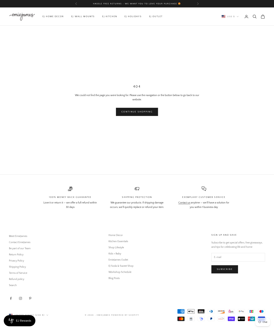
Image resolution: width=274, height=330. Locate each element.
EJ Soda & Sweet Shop (120, 265)
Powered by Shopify (125, 315)
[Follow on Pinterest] (30, 298)
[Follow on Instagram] (20, 298)
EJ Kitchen (109, 16)
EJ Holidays (133, 16)
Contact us (184, 202)
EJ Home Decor (53, 16)
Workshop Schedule (119, 272)
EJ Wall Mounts (83, 16)
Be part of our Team (20, 248)
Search (13, 285)
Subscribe (225, 269)
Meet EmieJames (18, 236)
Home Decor (115, 235)
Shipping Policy (17, 266)
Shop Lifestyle (116, 247)
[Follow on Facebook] (11, 298)
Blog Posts (114, 278)
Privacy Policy (16, 260)
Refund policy (16, 279)
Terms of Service (18, 273)
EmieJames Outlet (118, 259)
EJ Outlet (156, 16)
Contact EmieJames (19, 242)
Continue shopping (137, 111)
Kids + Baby (114, 253)
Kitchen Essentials (118, 241)
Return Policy (16, 254)
